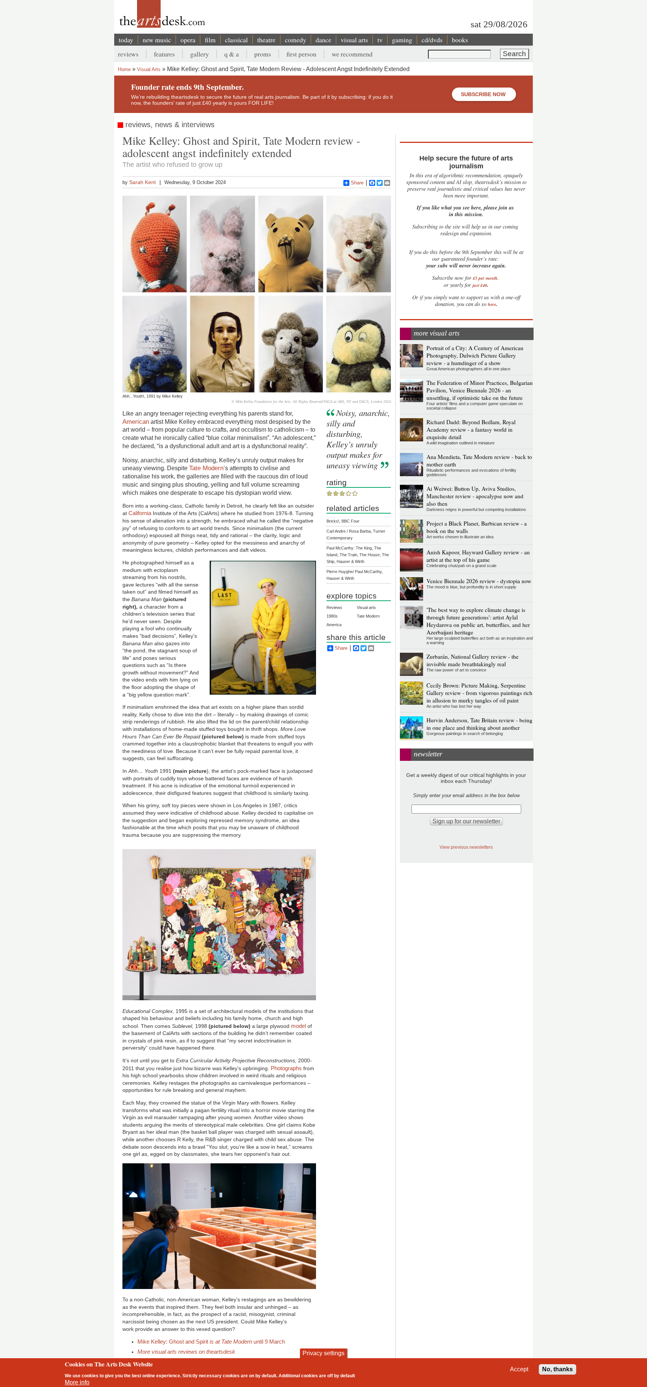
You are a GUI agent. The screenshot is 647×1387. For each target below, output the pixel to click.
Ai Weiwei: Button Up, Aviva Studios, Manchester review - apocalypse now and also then (474, 496)
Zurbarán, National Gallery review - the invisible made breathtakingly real (472, 660)
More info (77, 1382)
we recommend (352, 53)
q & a (231, 53)
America (333, 624)
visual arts (354, 39)
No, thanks (557, 1369)
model (298, 1026)
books (460, 39)
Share (357, 183)
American (135, 421)
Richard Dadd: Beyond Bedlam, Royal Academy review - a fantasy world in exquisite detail (471, 429)
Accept (519, 1369)
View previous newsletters (466, 847)
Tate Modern (368, 616)
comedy (295, 39)
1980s (332, 616)
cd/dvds (432, 39)
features (164, 53)
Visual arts (366, 607)
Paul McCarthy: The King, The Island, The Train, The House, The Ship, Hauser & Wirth (357, 555)
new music (157, 39)
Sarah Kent (142, 182)
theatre (266, 39)
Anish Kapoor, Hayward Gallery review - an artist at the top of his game (478, 555)
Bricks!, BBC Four (342, 521)
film (210, 39)
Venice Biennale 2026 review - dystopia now (478, 581)
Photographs (287, 1068)
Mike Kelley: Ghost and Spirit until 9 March (211, 1341)
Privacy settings (323, 1353)
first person (301, 53)
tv (380, 39)
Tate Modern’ (207, 468)
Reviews (334, 607)
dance (323, 39)
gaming (402, 39)
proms (262, 53)
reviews (128, 53)
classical (236, 39)
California (139, 513)
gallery (199, 53)
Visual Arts (149, 69)
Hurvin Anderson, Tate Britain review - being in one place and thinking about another (479, 723)
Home (124, 69)
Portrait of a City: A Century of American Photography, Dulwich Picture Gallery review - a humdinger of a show (474, 355)
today (126, 39)
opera (187, 39)
